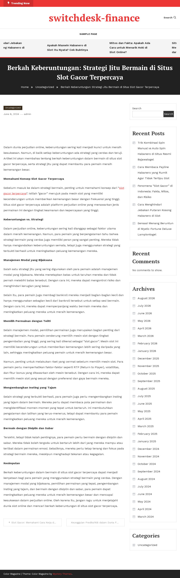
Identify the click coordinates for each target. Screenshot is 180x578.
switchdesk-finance (94, 17)
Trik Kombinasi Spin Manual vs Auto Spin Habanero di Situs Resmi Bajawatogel (154, 151)
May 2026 (144, 320)
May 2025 (144, 411)
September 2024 (149, 471)
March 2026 (146, 336)
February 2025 (147, 433)
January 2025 (147, 441)
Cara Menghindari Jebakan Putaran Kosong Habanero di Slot (154, 210)
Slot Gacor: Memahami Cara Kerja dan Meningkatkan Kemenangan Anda (36, 522)
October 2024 (147, 464)
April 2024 (145, 509)
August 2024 (146, 479)
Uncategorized (13, 107)
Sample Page (88, 34)
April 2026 (144, 328)
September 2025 (149, 381)
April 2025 (144, 418)
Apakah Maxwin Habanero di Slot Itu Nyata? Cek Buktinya (64, 47)
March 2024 (146, 516)
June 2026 (145, 313)
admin (27, 114)
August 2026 (146, 298)
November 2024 (148, 456)
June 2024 (145, 494)
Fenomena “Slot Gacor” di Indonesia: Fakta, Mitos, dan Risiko (155, 191)
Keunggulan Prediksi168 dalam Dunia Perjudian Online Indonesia (98, 522)
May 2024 (144, 501)
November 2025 (148, 366)
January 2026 (147, 351)
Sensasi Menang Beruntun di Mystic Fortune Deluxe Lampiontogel (155, 229)
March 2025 (146, 426)
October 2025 (147, 373)
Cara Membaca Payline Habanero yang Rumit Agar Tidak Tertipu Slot (153, 172)
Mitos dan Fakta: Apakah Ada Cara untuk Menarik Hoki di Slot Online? (127, 47)
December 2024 (148, 448)
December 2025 (148, 358)
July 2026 (144, 305)
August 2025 (146, 388)
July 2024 (144, 486)
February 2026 (147, 343)
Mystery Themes (62, 574)
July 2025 (144, 396)
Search (168, 17)
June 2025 (145, 403)
